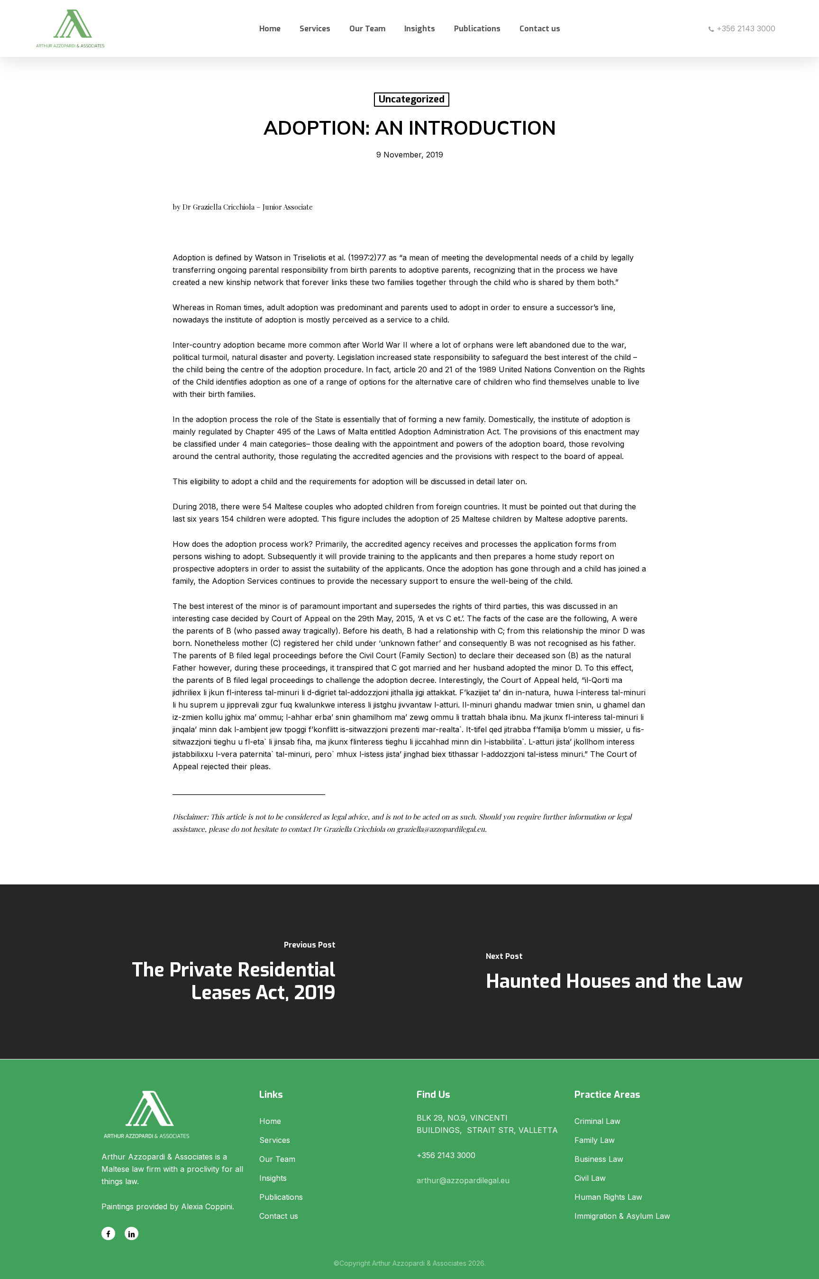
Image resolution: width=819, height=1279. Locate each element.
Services (274, 1140)
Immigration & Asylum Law (622, 1216)
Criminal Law (597, 1121)
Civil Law (590, 1178)
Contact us (278, 1216)
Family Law (594, 1140)
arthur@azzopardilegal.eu (463, 1180)
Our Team (277, 1159)
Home (270, 1121)
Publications (281, 1197)
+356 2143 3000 (744, 28)
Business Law (598, 1159)
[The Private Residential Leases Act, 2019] (205, 971)
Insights (273, 1178)
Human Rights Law (608, 1197)
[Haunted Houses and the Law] (614, 971)
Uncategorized (412, 99)
